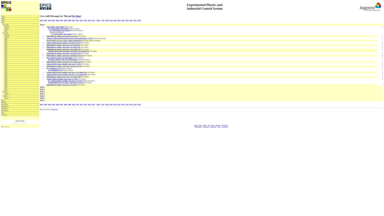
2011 (5, 71)
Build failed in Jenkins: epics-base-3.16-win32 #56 (63, 47)
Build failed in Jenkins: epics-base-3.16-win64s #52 (63, 49)
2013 (5, 66)
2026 (5, 31)
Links (3, 113)
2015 (5, 62)
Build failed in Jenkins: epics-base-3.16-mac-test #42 (64, 66)
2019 (5, 54)
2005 (5, 83)
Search (6, 29)
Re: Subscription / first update (58, 29)
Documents (5, 111)
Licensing (4, 115)
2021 (5, 50)
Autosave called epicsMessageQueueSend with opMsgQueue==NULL (70, 38)
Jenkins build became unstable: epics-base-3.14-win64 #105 (66, 72)
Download (4, 108)
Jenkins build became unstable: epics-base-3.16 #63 (63, 64)
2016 (5, 60)
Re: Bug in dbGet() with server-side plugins (62, 59)
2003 (5, 87)
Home (3, 16)
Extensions (5, 104)
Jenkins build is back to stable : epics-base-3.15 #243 (65, 83)
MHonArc (55, 109)
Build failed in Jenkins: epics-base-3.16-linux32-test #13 (65, 55)
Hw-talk (5, 96)
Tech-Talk (6, 24)
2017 (5, 58)
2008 (5, 77)
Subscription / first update (55, 27)
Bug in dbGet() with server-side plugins (59, 58)
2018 (5, 56)
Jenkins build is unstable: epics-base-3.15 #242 (62, 79)
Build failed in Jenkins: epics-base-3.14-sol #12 (62, 36)
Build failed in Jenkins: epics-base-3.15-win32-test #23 (64, 62)
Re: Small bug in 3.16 (53, 68)
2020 (5, 52)
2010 (5, 73)
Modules (4, 102)
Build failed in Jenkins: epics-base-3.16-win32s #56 (63, 53)
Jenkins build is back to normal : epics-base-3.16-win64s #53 (68, 51)
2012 (5, 69)
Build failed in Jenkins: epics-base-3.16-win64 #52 (63, 45)
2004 (5, 85)
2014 (5, 64)
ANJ (2, 126)
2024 (5, 43)
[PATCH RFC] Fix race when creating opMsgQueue (64, 41)
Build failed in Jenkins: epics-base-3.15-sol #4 (61, 85)
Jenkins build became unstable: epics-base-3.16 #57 (63, 43)
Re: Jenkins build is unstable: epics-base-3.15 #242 (65, 81)
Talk (3, 22)
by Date (76, 16)
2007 (5, 79)
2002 (5, 89)
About (3, 20)
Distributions (5, 106)
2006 (5, 81)
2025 (5, 41)
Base (3, 100)
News (3, 18)
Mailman (6, 27)
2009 (5, 75)
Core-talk (5, 33)
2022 (5, 47)
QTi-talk (5, 92)
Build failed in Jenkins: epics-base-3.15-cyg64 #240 (63, 77)
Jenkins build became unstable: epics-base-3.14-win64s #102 (66, 75)
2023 (5, 45)
